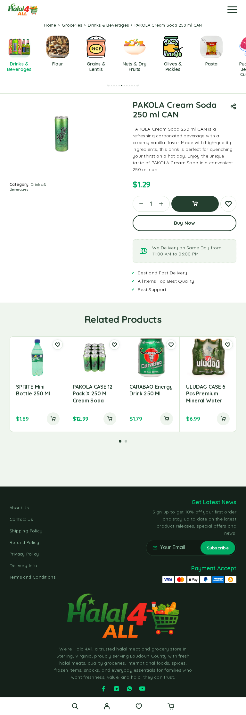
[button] (109, 85)
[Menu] (232, 9)
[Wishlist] (138, 707)
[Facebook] (103, 688)
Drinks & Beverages (108, 25)
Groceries (72, 25)
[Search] (75, 706)
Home (50, 25)
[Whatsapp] (129, 688)
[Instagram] (116, 688)
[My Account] (106, 707)
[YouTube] (142, 688)
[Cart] (171, 707)
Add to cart (195, 204)
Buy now (184, 223)
